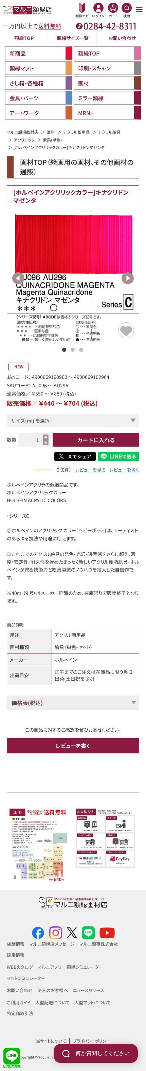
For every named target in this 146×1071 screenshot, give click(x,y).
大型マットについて (92, 1002)
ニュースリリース (88, 990)
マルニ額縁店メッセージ (52, 944)
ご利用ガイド (19, 1002)
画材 (51, 132)
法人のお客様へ (52, 990)
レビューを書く (124, 470)
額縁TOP (24, 38)
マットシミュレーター (26, 978)
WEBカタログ (20, 967)
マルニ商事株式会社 (98, 944)
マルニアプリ (50, 967)
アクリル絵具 (109, 132)
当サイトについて (51, 1041)
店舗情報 (15, 944)
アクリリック (24, 140)
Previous (18, 278)
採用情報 (15, 954)
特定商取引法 (20, 1013)
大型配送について (52, 1002)
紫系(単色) (52, 140)
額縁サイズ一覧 (73, 38)
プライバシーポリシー (91, 1041)
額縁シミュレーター (85, 967)
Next (127, 278)
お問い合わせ (122, 38)
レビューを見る (90, 470)
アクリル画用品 (76, 132)
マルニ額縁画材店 (22, 132)
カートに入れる (96, 440)
